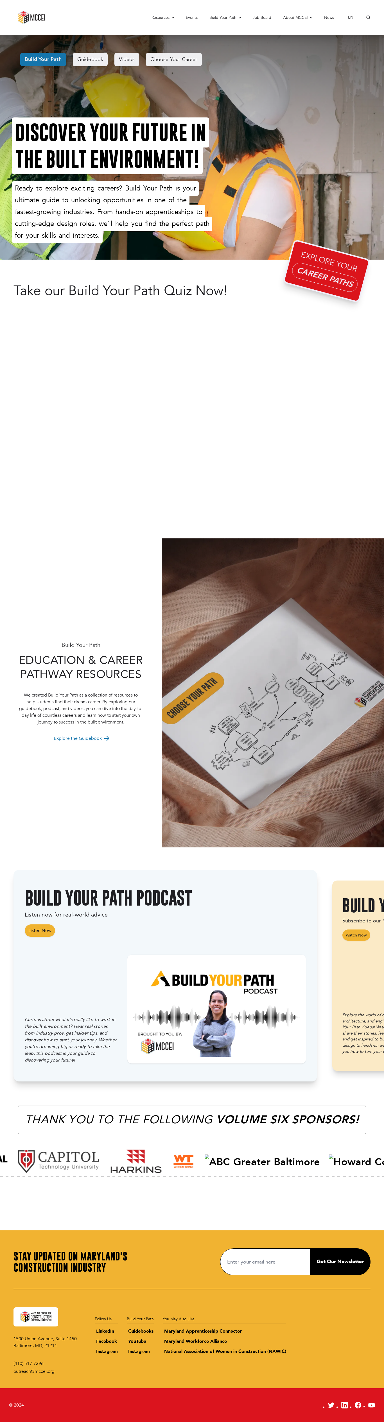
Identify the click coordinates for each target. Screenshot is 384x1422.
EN (350, 17)
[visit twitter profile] (331, 1405)
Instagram (107, 1351)
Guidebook (90, 59)
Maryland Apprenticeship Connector (203, 1331)
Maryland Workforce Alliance (195, 1341)
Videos (127, 59)
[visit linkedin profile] (344, 1405)
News (329, 17)
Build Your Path (222, 17)
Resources (161, 17)
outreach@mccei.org (34, 1371)
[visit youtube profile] (371, 1405)
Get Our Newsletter (340, 1261)
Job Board (262, 17)
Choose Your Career (173, 59)
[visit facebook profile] (358, 1405)
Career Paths (324, 277)
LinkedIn (105, 1331)
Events (192, 17)
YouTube (137, 1341)
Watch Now (356, 935)
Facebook (106, 1341)
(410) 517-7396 (28, 1363)
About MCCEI (295, 17)
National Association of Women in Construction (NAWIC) (225, 1351)
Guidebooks (140, 1331)
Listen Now (39, 930)
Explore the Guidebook (78, 738)
